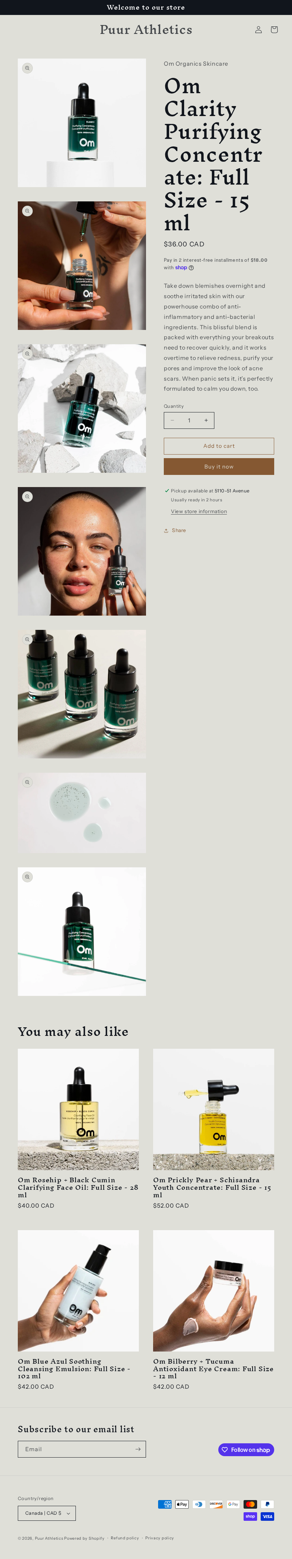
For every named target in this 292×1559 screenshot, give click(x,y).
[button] (274, 29)
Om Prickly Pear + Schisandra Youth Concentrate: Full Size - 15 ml (212, 1187)
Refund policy (125, 1537)
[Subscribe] (138, 1449)
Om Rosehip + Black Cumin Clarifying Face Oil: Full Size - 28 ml (78, 1187)
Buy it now (219, 466)
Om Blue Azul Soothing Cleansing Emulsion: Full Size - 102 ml (74, 1369)
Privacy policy (159, 1537)
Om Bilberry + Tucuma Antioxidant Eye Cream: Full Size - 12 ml (213, 1369)
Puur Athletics (49, 1538)
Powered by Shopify (84, 1538)
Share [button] (179, 530)
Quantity (174, 406)
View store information (199, 511)
